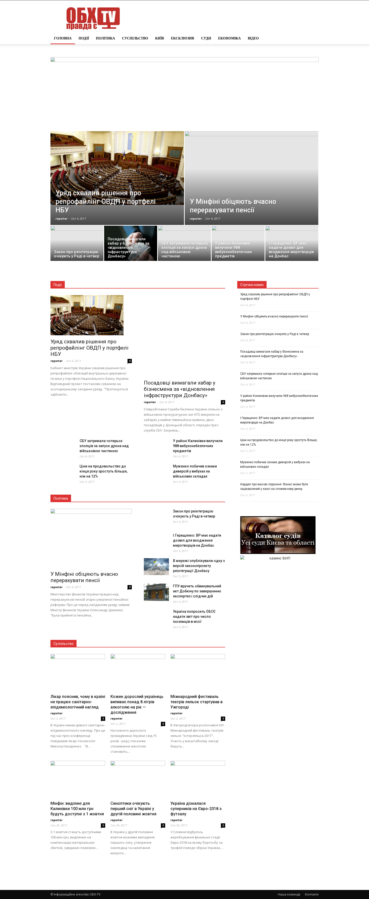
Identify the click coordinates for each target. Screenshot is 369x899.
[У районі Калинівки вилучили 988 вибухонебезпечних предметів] (238, 244)
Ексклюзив (182, 38)
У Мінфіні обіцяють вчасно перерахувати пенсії (84, 577)
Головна (63, 38)
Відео (253, 38)
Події (84, 38)
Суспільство (135, 38)
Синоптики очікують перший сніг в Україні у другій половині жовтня (133, 808)
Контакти (312, 894)
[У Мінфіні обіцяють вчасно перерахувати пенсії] (251, 181)
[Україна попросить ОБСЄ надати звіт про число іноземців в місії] (156, 621)
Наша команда (289, 894)
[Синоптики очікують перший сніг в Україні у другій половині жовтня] (137, 779)
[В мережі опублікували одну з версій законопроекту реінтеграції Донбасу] (156, 566)
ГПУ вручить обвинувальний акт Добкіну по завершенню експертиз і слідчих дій (197, 591)
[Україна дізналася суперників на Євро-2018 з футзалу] (197, 779)
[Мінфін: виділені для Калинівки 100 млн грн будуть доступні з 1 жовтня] (77, 779)
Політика (105, 38)
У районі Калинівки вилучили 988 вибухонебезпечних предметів (198, 446)
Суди (206, 38)
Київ (159, 38)
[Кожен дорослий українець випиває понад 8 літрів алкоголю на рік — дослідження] (137, 673)
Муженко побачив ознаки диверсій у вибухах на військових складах (195, 471)
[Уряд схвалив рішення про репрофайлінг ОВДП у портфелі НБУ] (117, 168)
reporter (61, 218)
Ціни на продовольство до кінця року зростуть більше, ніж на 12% (104, 471)
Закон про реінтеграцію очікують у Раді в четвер (274, 334)
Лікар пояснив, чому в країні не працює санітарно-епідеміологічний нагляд (77, 701)
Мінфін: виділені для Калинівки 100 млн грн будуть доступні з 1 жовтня (77, 808)
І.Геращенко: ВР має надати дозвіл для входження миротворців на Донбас (197, 540)
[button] (312, 38)
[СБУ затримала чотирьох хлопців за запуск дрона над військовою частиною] (184, 244)
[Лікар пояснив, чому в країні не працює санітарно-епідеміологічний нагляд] (77, 673)
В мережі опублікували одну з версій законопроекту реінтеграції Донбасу (199, 566)
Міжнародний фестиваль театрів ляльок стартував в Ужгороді (196, 701)
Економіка (229, 38)
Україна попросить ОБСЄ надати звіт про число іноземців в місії (194, 616)
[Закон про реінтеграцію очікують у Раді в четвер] (76, 244)
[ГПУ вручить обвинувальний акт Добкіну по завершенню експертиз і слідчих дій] (156, 592)
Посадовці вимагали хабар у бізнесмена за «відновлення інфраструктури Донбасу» (179, 389)
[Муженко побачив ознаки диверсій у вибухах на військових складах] (156, 476)
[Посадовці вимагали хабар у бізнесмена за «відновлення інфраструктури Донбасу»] (130, 244)
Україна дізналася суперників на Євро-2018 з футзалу (196, 808)
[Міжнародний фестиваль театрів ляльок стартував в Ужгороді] (197, 673)
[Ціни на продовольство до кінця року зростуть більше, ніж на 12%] (63, 476)
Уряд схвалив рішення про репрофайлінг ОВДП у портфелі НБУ (89, 348)
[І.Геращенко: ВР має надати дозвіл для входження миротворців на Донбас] (291, 244)
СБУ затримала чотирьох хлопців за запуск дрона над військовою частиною (104, 446)
